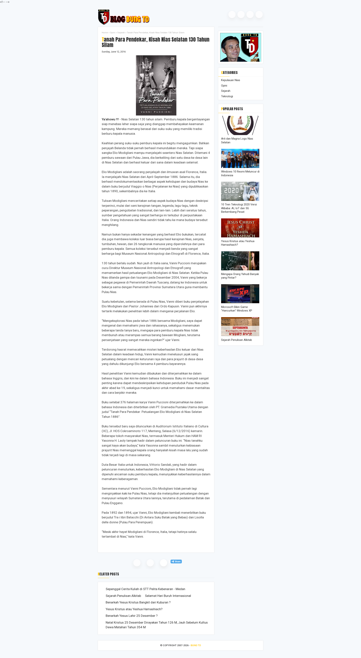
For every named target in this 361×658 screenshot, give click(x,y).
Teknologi (227, 96)
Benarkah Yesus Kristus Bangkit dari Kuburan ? (138, 602)
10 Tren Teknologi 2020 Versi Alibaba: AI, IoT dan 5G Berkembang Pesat (239, 208)
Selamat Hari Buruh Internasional (168, 596)
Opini (112, 32)
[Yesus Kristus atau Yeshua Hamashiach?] (240, 236)
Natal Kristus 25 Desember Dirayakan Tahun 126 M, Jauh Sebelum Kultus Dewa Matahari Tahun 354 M (157, 625)
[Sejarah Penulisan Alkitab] (240, 335)
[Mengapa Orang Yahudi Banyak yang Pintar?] (240, 269)
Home (105, 32)
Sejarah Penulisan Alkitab (123, 596)
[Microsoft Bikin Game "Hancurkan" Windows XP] (240, 302)
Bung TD (196, 645)
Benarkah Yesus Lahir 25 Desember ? (132, 616)
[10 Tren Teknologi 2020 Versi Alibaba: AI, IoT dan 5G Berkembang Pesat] (240, 200)
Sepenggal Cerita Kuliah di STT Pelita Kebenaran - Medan (145, 589)
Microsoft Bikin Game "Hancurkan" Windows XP (236, 308)
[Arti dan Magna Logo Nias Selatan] (240, 134)
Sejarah (121, 32)
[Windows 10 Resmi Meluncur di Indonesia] (240, 167)
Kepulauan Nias (230, 80)
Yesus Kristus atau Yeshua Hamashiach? (134, 609)
